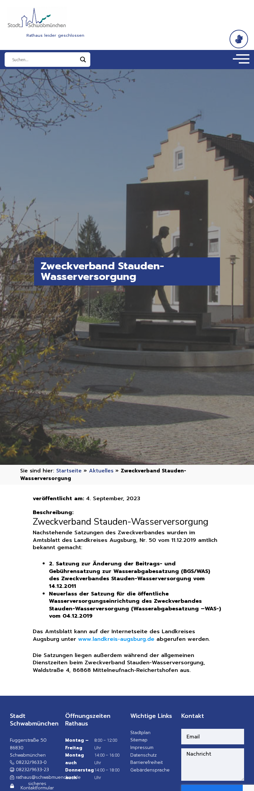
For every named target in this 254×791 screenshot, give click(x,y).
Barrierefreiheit (146, 762)
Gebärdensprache (150, 770)
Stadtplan (140, 732)
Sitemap (139, 740)
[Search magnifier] (83, 59)
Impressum (141, 747)
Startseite (69, 470)
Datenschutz (143, 755)
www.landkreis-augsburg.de (116, 639)
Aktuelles (101, 470)
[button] (29, 770)
